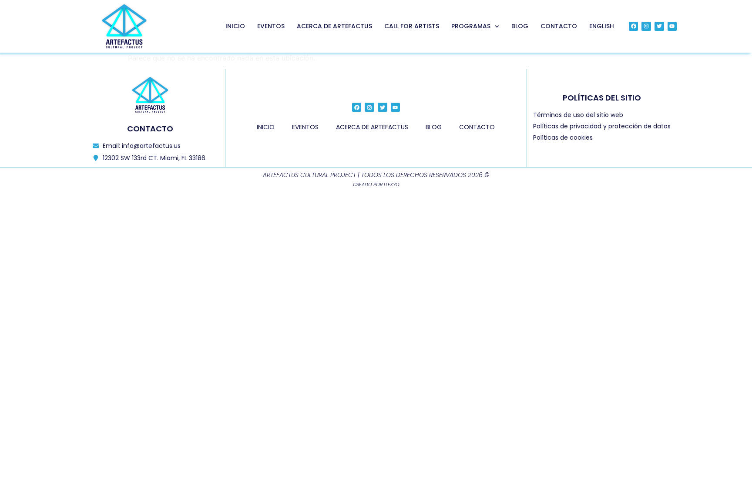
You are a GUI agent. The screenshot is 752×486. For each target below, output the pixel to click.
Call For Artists (411, 26)
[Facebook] (633, 26)
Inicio (235, 26)
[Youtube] (672, 26)
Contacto (558, 26)
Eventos (271, 26)
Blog (519, 26)
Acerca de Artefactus (334, 26)
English (601, 26)
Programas (470, 26)
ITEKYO (392, 184)
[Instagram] (646, 26)
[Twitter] (659, 26)
